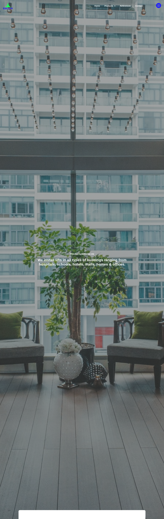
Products (108, 6)
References (125, 6)
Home (97, 6)
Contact (139, 6)
